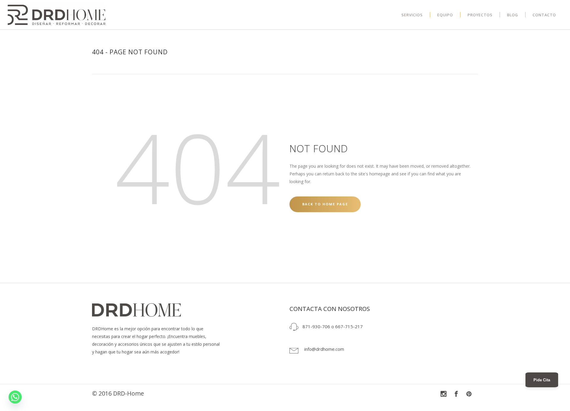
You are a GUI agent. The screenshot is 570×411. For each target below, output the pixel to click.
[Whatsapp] (15, 397)
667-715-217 (349, 326)
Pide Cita (541, 380)
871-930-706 (316, 326)
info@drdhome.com (324, 349)
